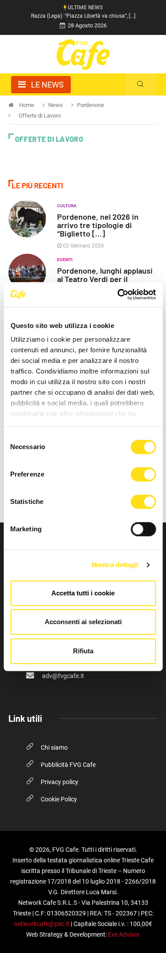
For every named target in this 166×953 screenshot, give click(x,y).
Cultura (67, 205)
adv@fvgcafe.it (62, 675)
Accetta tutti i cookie (83, 593)
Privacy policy (59, 781)
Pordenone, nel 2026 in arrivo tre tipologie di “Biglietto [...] (98, 225)
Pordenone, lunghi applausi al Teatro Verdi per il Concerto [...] (105, 279)
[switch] (143, 474)
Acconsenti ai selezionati (83, 621)
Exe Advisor (124, 934)
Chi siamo (54, 747)
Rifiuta (83, 651)
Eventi (65, 259)
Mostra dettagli (115, 564)
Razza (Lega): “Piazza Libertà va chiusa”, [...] (83, 16)
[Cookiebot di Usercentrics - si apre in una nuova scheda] (118, 294)
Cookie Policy (59, 799)
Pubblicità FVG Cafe (68, 764)
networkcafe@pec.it (41, 923)
